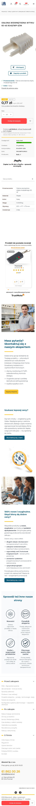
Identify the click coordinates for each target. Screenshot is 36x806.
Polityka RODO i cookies (9, 751)
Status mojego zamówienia (10, 714)
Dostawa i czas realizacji (9, 694)
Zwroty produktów (7, 717)
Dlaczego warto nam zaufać (10, 748)
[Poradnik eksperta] (25, 622)
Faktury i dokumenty (8, 731)
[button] (12, 247)
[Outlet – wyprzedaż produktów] (10, 653)
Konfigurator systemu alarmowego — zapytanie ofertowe (17, 703)
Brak (18, 154)
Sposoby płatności (7, 691)
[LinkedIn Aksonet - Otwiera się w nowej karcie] (16, 792)
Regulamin (5, 743)
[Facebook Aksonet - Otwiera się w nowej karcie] (20, 792)
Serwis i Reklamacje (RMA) (10, 719)
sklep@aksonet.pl (8, 774)
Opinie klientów (6, 745)
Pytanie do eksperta (8, 700)
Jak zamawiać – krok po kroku (11, 689)
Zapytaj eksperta (11, 391)
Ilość (2, 111)
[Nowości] (10, 622)
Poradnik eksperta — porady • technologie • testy (17, 697)
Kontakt (4, 754)
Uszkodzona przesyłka (9, 725)
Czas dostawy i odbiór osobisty (11, 722)
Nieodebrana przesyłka (9, 728)
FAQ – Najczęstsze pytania (10, 686)
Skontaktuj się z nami (14, 438)
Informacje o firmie (7, 740)
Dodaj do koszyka (14, 121)
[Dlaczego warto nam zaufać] (25, 653)
